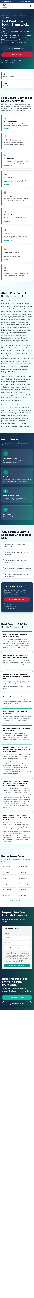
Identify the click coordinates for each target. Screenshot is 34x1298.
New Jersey (14, 15)
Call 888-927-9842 (18, 48)
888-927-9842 (27, 1)
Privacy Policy (18, 961)
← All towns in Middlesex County (10, 900)
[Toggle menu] (30, 6)
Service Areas (5, 15)
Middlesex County (24, 15)
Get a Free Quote (17, 55)
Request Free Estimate (18, 965)
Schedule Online (18, 1004)
